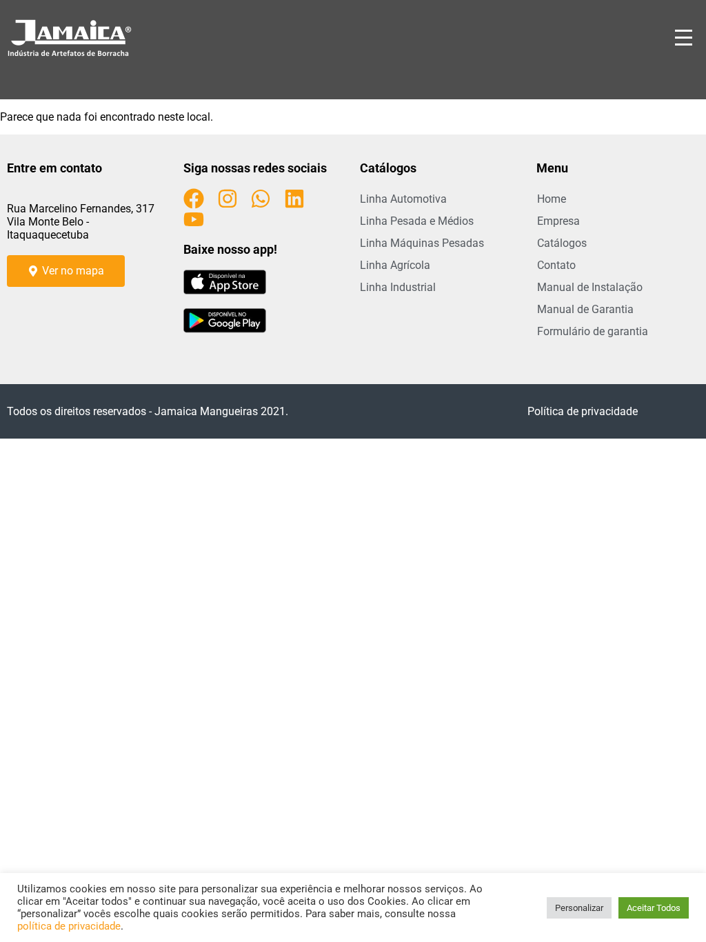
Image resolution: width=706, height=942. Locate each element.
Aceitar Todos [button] (653, 908)
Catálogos (562, 243)
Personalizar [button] (579, 908)
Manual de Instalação (590, 287)
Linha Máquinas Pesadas (422, 243)
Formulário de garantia (592, 331)
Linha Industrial (398, 287)
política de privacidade (69, 926)
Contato (556, 265)
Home (551, 199)
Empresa (558, 221)
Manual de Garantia (585, 309)
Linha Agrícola (395, 265)
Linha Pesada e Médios (417, 221)
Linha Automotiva (403, 199)
